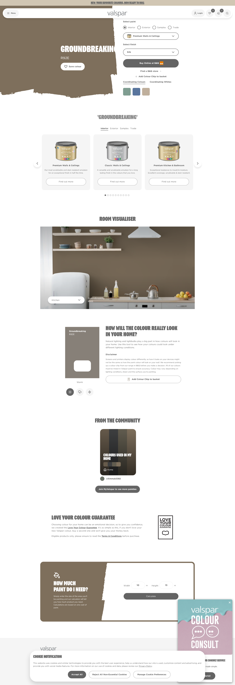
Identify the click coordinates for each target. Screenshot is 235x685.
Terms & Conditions (112, 536)
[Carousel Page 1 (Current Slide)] (105, 195)
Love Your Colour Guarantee (82, 527)
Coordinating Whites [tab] (160, 82)
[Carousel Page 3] (110, 195)
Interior (104, 128)
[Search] (227, 13)
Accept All (77, 674)
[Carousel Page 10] (128, 195)
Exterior (114, 128)
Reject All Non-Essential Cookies (109, 674)
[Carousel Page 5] (115, 195)
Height (155, 585)
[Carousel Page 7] (121, 195)
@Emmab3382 (113, 478)
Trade (133, 128)
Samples (124, 128)
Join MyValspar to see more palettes (118, 489)
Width (127, 585)
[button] (11, 13)
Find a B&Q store (149, 71)
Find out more (66, 181)
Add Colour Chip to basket (152, 76)
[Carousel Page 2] (108, 195)
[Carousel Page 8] (123, 195)
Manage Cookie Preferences (151, 674)
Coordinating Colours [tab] (134, 82)
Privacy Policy (145, 666)
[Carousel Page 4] (113, 195)
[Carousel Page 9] (126, 195)
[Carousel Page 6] (118, 195)
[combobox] (151, 36)
